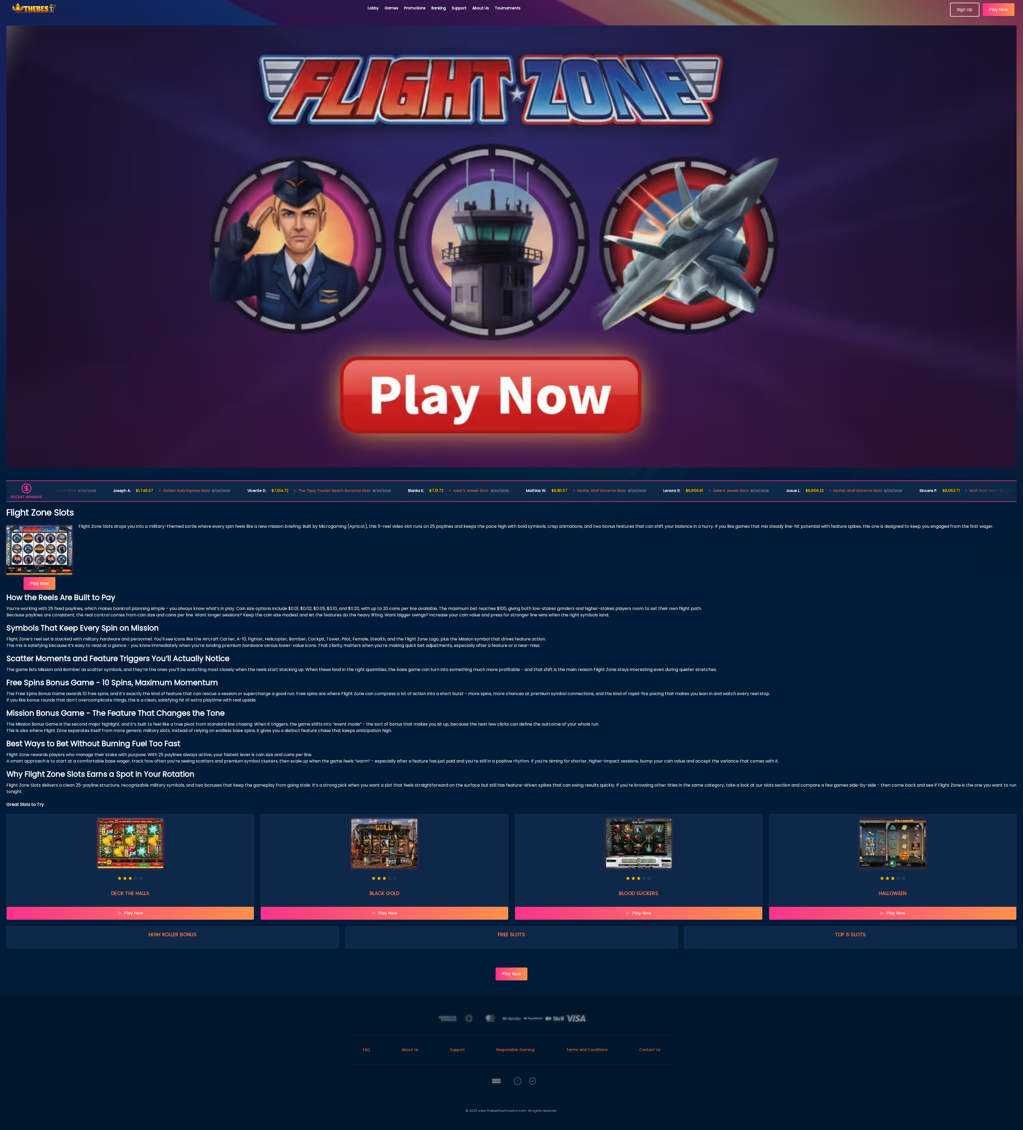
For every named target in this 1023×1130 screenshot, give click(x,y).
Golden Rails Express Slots (121, 490)
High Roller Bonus (173, 934)
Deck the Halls (130, 893)
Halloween (893, 893)
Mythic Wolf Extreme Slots (537, 490)
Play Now (998, 9)
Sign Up (964, 9)
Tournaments (507, 8)
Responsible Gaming (515, 1049)
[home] (184, 14)
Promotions (415, 8)
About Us (480, 8)
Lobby (373, 8)
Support (459, 8)
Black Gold (385, 893)
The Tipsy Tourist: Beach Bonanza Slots (269, 490)
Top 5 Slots (850, 934)
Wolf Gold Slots (919, 490)
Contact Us (649, 1049)
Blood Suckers (638, 893)
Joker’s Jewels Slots (406, 490)
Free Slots (511, 934)
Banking (438, 8)
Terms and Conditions (587, 1049)
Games (391, 8)
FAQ (366, 1049)
